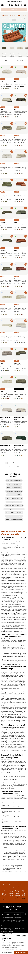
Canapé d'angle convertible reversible (20, 55)
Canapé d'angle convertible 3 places (14, 512)
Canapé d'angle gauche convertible (4, 55)
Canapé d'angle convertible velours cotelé (14, 509)
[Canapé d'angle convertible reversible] (20, 48)
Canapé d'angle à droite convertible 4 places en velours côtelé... (5, 112)
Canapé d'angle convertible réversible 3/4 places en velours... (20, 83)
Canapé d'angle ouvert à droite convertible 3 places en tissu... (20, 337)
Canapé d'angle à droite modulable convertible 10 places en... (20, 365)
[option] (4, 50)
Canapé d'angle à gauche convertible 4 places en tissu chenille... (21, 168)
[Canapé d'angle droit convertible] (12, 48)
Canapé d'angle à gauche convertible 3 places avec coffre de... (6, 281)
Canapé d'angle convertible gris (14, 484)
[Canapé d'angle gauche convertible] (4, 48)
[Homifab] (14, 5)
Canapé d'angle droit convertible (12, 55)
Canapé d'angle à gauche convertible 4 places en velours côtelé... (20, 140)
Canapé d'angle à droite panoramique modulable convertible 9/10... (5, 224)
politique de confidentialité (15, 921)
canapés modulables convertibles (8, 616)
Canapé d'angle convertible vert (14, 487)
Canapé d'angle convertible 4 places (14, 516)
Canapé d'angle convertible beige (14, 480)
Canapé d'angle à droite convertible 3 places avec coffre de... (6, 394)
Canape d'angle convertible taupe (14, 491)
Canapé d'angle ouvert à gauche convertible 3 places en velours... (6, 365)
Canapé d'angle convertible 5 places (14, 519)
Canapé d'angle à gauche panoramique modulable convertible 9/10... (6, 253)
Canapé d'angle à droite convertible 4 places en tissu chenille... (21, 196)
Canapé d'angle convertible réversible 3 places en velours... (20, 422)
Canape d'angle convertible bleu (14, 494)
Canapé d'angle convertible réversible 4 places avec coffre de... (6, 83)
